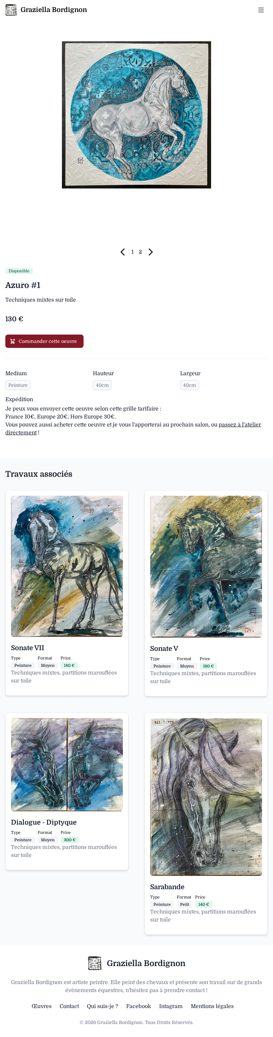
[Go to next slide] (148, 252)
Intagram (171, 1006)
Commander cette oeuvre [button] (48, 341)
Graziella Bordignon (146, 963)
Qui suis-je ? (102, 1006)
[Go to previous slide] (124, 252)
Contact (69, 1006)
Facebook (138, 1006)
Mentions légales (212, 1006)
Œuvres (42, 1006)
